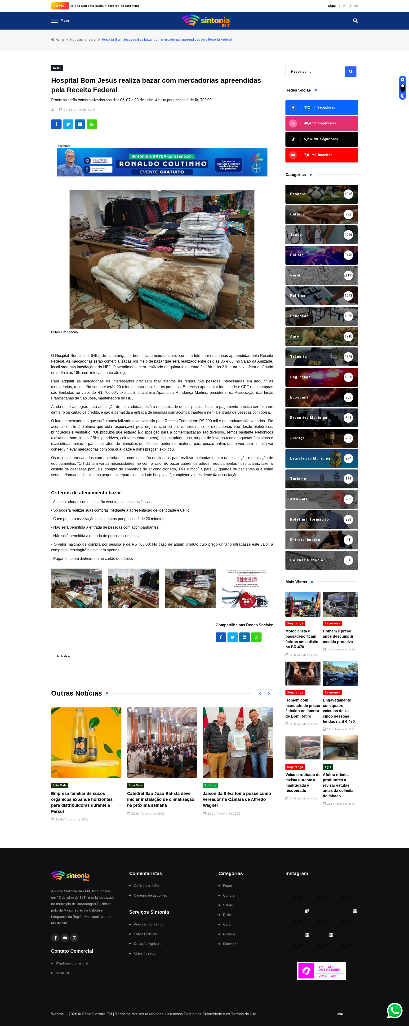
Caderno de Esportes (150, 895)
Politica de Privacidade (203, 1014)
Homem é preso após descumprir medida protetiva (338, 636)
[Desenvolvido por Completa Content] (340, 1014)
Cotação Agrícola (147, 944)
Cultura (229, 895)
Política (210, 785)
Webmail (58, 1014)
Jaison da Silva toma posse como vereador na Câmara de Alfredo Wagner (237, 799)
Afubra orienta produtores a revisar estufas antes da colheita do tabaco (338, 785)
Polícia (228, 915)
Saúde (228, 905)
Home (60, 39)
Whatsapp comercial (72, 963)
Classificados (144, 953)
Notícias (76, 39)
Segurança (295, 623)
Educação (231, 944)
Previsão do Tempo (149, 924)
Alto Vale (60, 785)
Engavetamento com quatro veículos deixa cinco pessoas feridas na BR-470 (339, 710)
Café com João (146, 886)
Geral (92, 39)
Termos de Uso (243, 1014)
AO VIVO (60, 6)
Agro (328, 767)
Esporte (229, 886)
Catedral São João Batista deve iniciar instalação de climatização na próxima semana (160, 799)
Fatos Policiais (145, 934)
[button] (260, 693)
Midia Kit (62, 973)
